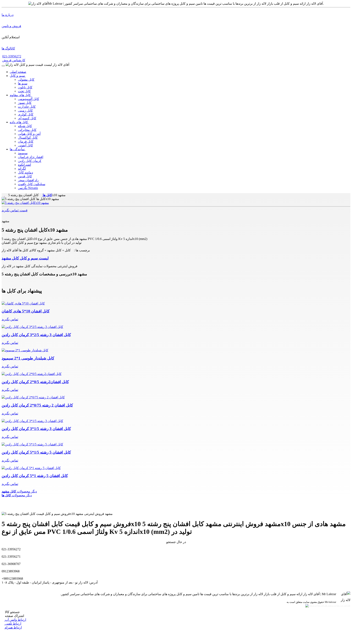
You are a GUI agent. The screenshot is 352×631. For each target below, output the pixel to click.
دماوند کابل (25, 172)
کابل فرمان (25, 141)
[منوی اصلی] (3, 65)
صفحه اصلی (18, 72)
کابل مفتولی (26, 79)
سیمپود (23, 153)
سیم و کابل (18, 75)
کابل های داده (19, 122)
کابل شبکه (25, 126)
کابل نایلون (25, 87)
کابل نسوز (25, 102)
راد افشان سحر (28, 180)
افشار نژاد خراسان (30, 157)
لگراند (22, 168)
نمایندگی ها (17, 149)
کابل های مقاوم (21, 95)
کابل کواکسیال (28, 137)
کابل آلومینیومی (28, 99)
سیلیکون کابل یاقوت (31, 184)
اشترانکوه (24, 164)
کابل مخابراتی (27, 130)
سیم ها (22, 83)
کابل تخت (24, 91)
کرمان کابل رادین (29, 161)
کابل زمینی (25, 110)
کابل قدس (25, 176)
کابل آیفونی (25, 145)
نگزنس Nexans (28, 188)
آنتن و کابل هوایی (29, 133)
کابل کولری (25, 114)
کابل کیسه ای (27, 118)
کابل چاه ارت (27, 106)
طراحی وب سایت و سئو (338, 605)
